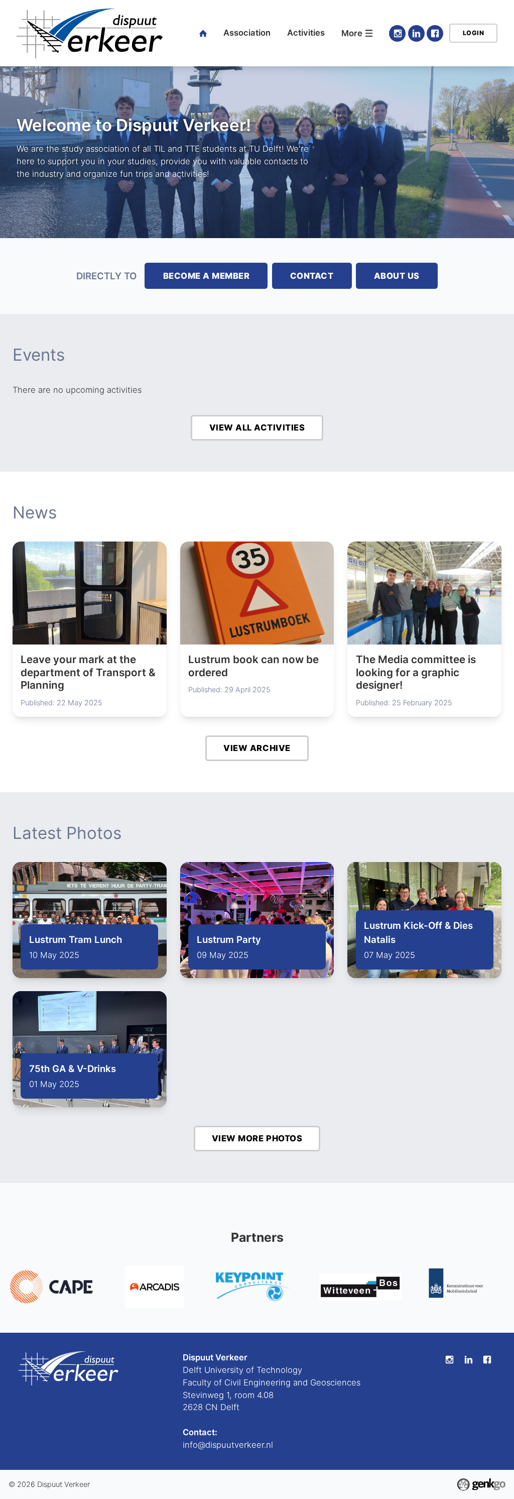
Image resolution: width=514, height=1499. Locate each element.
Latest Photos (67, 833)
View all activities (257, 427)
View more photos (257, 1138)
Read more (90, 629)
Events (39, 355)
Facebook (435, 33)
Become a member (206, 276)
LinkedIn (416, 33)
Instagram (397, 33)
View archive (256, 748)
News (35, 512)
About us (397, 276)
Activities (306, 33)
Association (247, 33)
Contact (312, 276)
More (351, 33)
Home (203, 33)
